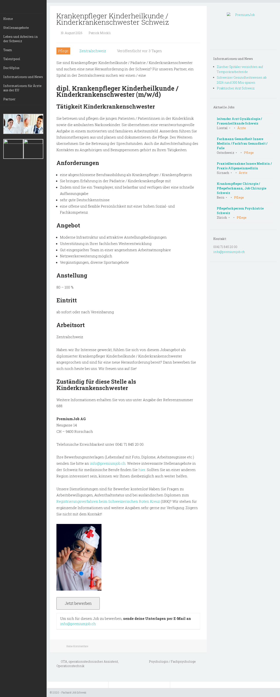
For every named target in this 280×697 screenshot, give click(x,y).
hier (141, 469)
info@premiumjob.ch (108, 463)
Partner (9, 99)
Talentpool (11, 59)
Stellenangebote (16, 28)
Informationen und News (23, 77)
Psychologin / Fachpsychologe (172, 661)
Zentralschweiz (92, 51)
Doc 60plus (11, 68)
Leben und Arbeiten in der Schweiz (20, 39)
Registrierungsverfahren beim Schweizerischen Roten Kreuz (108, 501)
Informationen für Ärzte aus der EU (22, 88)
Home (8, 19)
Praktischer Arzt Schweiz (236, 88)
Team (7, 50)
